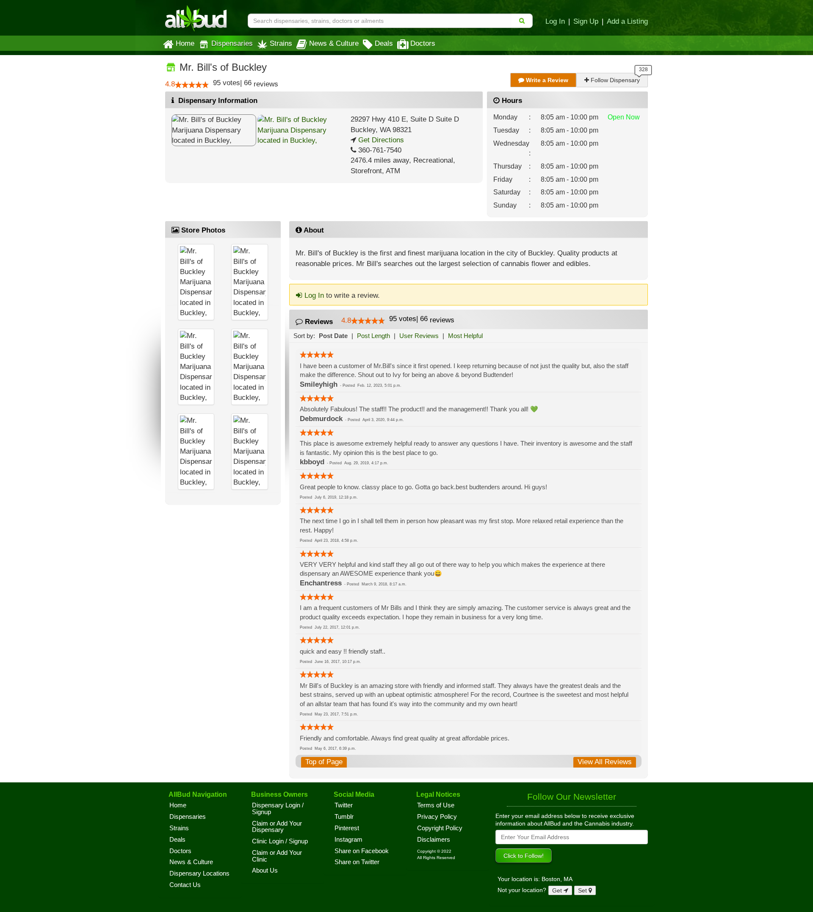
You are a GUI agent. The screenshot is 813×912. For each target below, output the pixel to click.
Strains (281, 43)
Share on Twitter (357, 862)
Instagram (348, 839)
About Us (265, 870)
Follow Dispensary (614, 80)
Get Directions (380, 140)
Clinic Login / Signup (280, 841)
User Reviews (419, 335)
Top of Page (324, 762)
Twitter (344, 805)
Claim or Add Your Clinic (277, 856)
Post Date (333, 335)
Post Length (373, 335)
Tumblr (344, 816)
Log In (555, 21)
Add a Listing (627, 21)
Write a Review (546, 80)
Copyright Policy (439, 828)
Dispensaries (232, 43)
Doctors (422, 43)
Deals (384, 43)
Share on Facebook (362, 851)
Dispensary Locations (199, 873)
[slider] (192, 84)
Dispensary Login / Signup (278, 808)
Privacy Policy (437, 816)
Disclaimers (433, 839)
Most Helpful (465, 335)
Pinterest (347, 828)
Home (185, 43)
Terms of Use (435, 805)
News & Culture (334, 43)
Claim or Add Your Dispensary (277, 827)
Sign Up (585, 21)
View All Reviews (605, 762)
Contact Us (185, 885)
